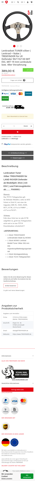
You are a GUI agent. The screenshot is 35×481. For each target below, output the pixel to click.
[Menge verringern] (4, 126)
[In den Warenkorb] (17, 132)
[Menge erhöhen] (31, 126)
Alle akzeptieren (27, 476)
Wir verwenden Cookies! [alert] (7, 475)
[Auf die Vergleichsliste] (30, 14)
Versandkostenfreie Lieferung (8, 75)
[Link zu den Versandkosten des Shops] (13, 104)
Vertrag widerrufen (17, 390)
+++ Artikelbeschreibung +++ (17, 153)
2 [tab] (17, 46)
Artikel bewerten (10, 286)
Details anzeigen (6, 478)
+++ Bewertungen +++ (17, 158)
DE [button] (12, 2)
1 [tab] (14, 46)
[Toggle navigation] (3, 1)
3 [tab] (21, 46)
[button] (18, 2)
